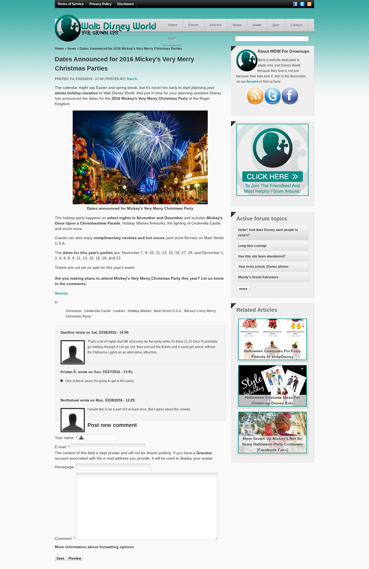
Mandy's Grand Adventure (258, 277)
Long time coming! (252, 245)
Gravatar (204, 453)
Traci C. (132, 79)
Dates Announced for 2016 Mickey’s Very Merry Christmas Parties (131, 48)
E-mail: (62, 447)
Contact (296, 25)
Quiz (276, 25)
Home (172, 25)
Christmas (74, 311)
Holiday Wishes (140, 311)
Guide (257, 25)
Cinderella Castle (97, 311)
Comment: (65, 538)
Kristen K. (69, 372)
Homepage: (65, 467)
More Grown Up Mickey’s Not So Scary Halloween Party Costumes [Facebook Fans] (272, 444)
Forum (194, 25)
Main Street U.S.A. (168, 311)
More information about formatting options (94, 547)
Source (61, 293)
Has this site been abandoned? (262, 256)
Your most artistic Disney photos (263, 266)
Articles (216, 25)
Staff (172, 39)
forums (253, 81)
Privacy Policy (100, 4)
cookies (119, 311)
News (237, 25)
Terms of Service (71, 4)
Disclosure (125, 4)
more (243, 288)
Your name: (66, 438)
